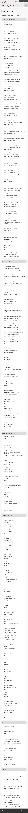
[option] (14, 139)
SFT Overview (10, 1)
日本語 (22, 1)
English (25, 1)
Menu (26, 5)
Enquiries (16, 1)
